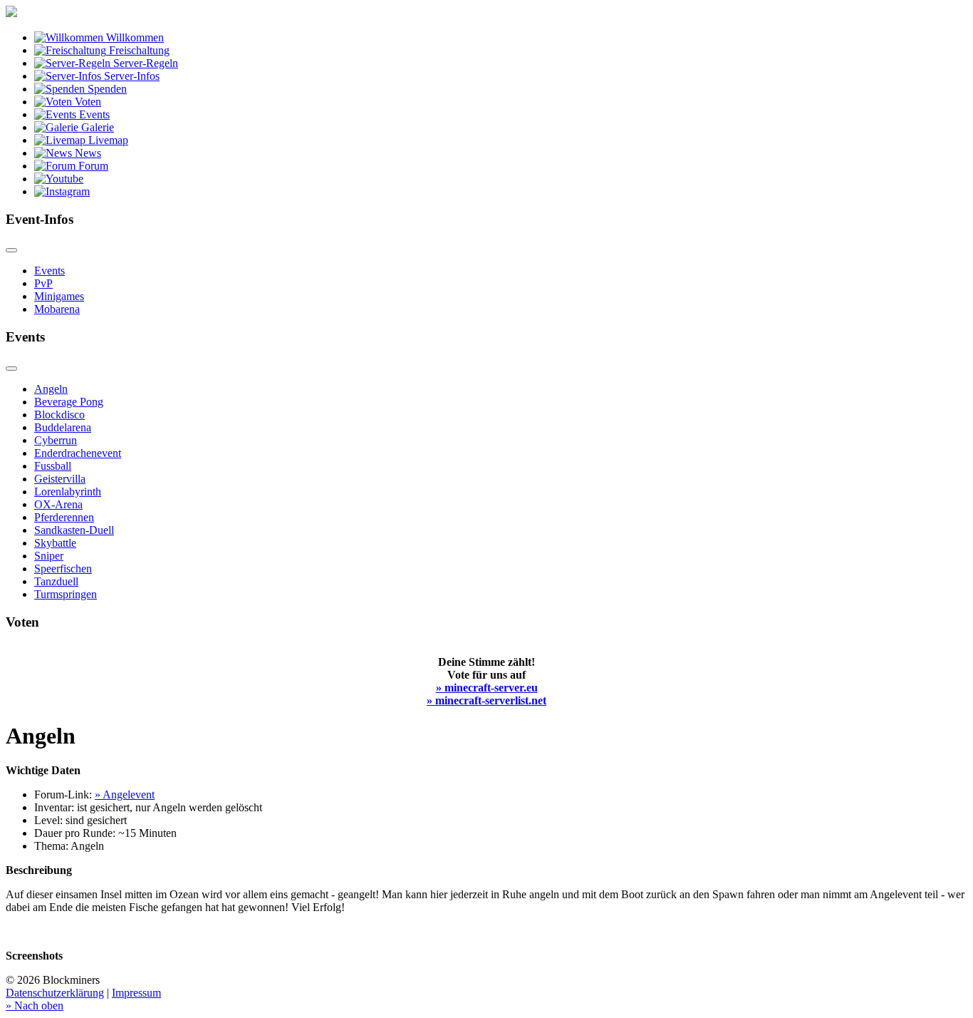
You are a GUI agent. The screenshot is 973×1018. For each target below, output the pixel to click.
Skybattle (55, 543)
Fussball (52, 466)
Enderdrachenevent (77, 453)
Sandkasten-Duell (74, 530)
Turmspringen (65, 594)
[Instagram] (62, 191)
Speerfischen (63, 568)
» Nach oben (34, 1005)
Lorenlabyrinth (67, 491)
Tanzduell (56, 581)
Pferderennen (64, 517)
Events (49, 270)
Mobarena (57, 309)
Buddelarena (62, 427)
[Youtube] (58, 179)
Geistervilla (59, 479)
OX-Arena (58, 504)
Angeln (51, 389)
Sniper (48, 556)
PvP (43, 283)
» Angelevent (125, 794)
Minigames (59, 296)
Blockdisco (59, 414)
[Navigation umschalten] (11, 250)
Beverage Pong (68, 402)
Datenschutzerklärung (55, 993)
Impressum (136, 993)
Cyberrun (55, 440)
